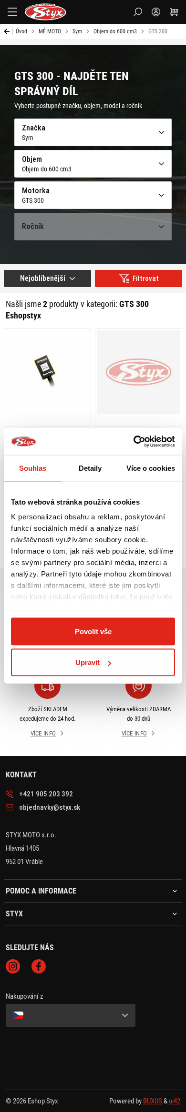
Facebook (38, 966)
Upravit (87, 662)
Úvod (21, 31)
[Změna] (70, 1015)
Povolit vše (93, 631)
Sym (77, 31)
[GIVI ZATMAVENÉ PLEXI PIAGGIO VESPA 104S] (138, 377)
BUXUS (152, 1101)
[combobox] (47, 278)
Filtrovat (146, 278)
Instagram (13, 966)
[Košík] (174, 12)
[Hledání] (138, 12)
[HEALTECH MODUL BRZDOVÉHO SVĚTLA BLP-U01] (47, 377)
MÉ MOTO (50, 31)
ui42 (174, 1101)
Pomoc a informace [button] (41, 891)
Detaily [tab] (90, 468)
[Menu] (12, 12)
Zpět (8, 31)
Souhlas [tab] (33, 468)
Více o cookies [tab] (150, 468)
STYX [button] (14, 914)
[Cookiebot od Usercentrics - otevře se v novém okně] (134, 442)
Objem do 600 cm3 (115, 31)
